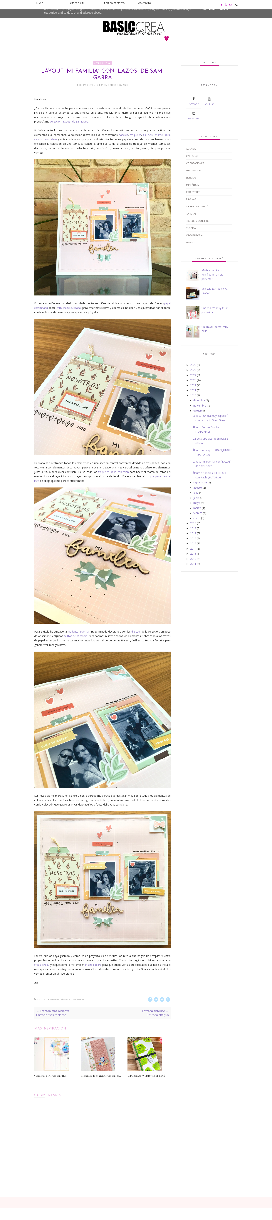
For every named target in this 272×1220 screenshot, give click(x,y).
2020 (193, 395)
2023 (193, 380)
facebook (194, 104)
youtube (209, 104)
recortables (50, 139)
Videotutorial (195, 235)
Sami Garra (78, 999)
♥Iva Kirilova (102, 63)
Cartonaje (192, 156)
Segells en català (197, 206)
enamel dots (162, 135)
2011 (193, 563)
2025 (193, 370)
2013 (193, 553)
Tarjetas (191, 213)
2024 (193, 375)
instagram (193, 118)
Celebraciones (195, 163)
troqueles (135, 135)
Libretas (191, 177)
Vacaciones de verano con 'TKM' (50, 1075)
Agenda (191, 148)
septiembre (200, 482)
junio (196, 497)
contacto (144, 3)
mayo (196, 502)
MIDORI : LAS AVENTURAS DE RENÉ (146, 1075)
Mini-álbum (192, 184)
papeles (123, 135)
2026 (193, 365)
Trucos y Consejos (197, 220)
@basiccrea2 (41, 964)
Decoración (193, 170)
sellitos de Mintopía (75, 636)
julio (195, 492)
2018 (193, 528)
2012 (193, 558)
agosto (197, 487)
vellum (38, 139)
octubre (198, 410)
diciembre (199, 400)
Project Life (193, 192)
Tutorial (191, 228)
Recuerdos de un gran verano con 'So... (101, 1075)
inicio (39, 3)
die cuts (148, 135)
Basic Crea (89, 85)
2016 (193, 538)
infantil (191, 242)
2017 (193, 533)
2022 (193, 385)
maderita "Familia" (79, 631)
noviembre (199, 405)
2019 (193, 523)
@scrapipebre (93, 964)
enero (196, 518)
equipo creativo (114, 3)
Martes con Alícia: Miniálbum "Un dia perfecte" (212, 274)
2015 (193, 543)
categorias (77, 3)
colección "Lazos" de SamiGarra (69, 121)
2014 (193, 548)
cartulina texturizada (68, 308)
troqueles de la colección (113, 472)
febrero (197, 513)
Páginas (65, 999)
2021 (193, 390)
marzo (197, 508)
